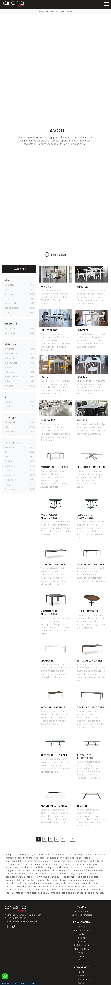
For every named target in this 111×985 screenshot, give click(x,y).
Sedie (82, 960)
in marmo (9, 371)
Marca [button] (8, 280)
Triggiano (9, 484)
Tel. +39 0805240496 (15, 918)
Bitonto (8, 456)
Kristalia (8, 293)
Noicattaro (10, 479)
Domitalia (9, 284)
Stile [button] (7, 397)
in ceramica (10, 353)
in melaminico (12, 376)
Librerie (81, 926)
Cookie (13, 983)
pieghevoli (9, 431)
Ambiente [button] (10, 323)
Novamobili (10, 303)
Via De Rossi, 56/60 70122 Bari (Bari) (23, 914)
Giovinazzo (10, 461)
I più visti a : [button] (12, 442)
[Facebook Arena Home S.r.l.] (7, 926)
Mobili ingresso (81, 952)
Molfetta (9, 470)
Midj (6, 298)
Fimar (7, 289)
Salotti (81, 937)
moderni (9, 406)
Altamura (9, 447)
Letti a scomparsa (81, 979)
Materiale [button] (10, 344)
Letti (81, 971)
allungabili (9, 422)
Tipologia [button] (10, 417)
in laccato (10, 358)
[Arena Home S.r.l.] (15, 908)
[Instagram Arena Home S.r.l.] (12, 926)
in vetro (8, 385)
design (8, 401)
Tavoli (69, 11)
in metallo (9, 381)
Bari (6, 451)
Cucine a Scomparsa (82, 914)
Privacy (4, 983)
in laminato (10, 362)
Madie (81, 934)
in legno (9, 367)
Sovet (7, 312)
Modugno (9, 465)
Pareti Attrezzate (81, 930)
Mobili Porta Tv (81, 949)
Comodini (81, 975)
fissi (6, 426)
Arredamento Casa (55, 11)
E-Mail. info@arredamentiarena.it (21, 921)
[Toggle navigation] (106, 3)
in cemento (10, 348)
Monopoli (9, 475)
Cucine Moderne (81, 911)
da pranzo (10, 332)
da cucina (9, 328)
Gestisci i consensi (28, 983)
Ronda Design (12, 307)
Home (41, 11)
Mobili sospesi (81, 945)
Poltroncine (81, 941)
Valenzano (10, 488)
